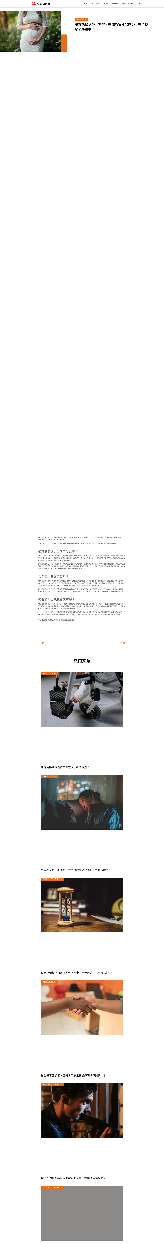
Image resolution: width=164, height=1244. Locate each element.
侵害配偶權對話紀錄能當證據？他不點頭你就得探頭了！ (75, 1178)
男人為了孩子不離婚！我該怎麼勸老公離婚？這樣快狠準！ (76, 870)
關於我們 (115, 4)
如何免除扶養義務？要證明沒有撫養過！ (65, 767)
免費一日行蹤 (95, 4)
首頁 (85, 4)
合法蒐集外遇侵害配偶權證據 (50, 620)
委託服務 (106, 4)
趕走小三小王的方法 (67, 620)
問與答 (140, 4)
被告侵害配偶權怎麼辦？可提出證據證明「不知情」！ (73, 1076)
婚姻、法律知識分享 (128, 4)
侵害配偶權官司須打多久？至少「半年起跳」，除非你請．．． (78, 973)
